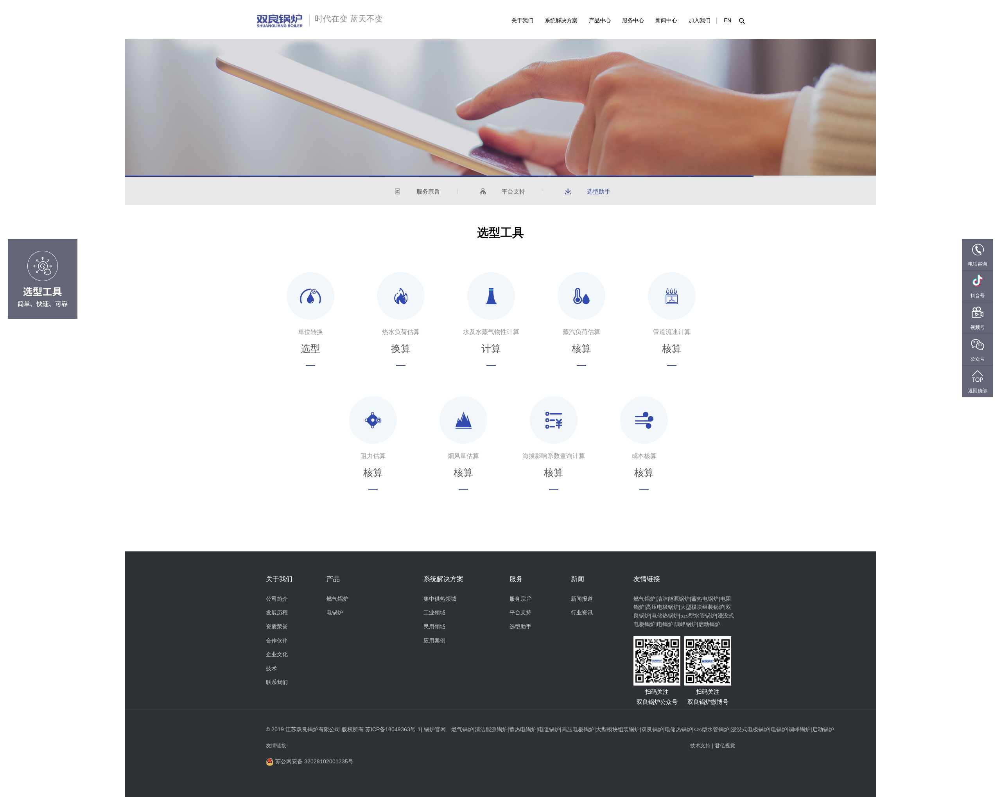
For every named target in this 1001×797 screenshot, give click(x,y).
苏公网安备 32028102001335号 (313, 761)
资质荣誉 (277, 626)
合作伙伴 (277, 640)
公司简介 (277, 599)
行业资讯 (582, 612)
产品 (333, 579)
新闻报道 (582, 599)
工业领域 (434, 612)
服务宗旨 (520, 599)
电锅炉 (334, 612)
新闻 (577, 579)
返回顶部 (977, 390)
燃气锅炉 (337, 599)
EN (727, 20)
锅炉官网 (435, 729)
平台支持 (520, 612)
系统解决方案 (443, 579)
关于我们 (279, 579)
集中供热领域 (439, 599)
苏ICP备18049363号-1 (393, 729)
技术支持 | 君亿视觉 (712, 746)
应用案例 (434, 640)
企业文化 (277, 654)
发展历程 (277, 612)
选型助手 (520, 626)
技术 (271, 668)
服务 (516, 579)
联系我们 (277, 682)
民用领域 (434, 626)
